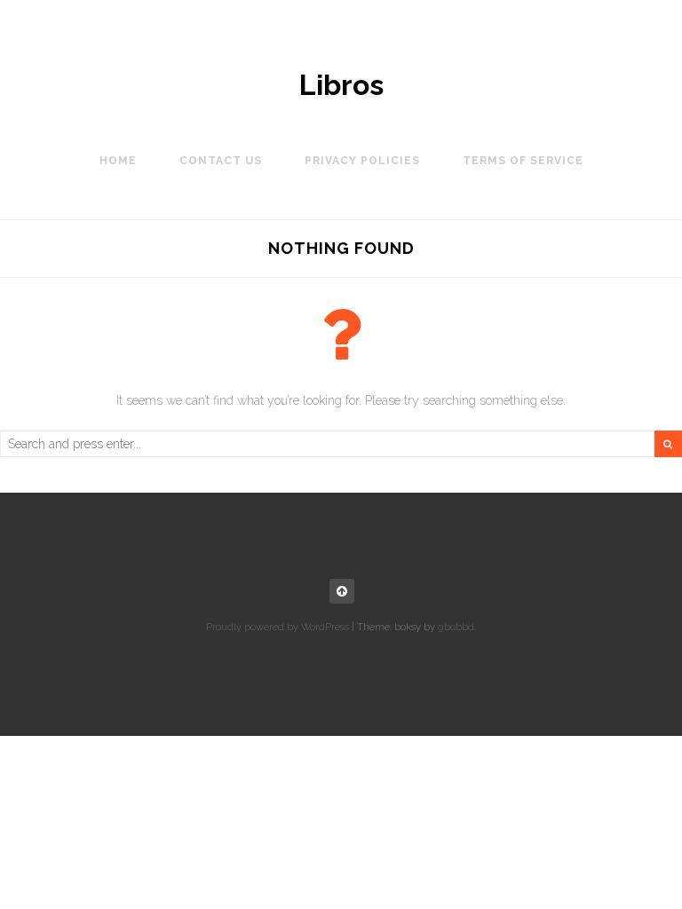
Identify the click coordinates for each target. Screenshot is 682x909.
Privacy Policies (362, 160)
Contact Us (220, 160)
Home (118, 160)
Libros (341, 85)
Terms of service (523, 160)
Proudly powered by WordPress (277, 627)
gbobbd (456, 627)
